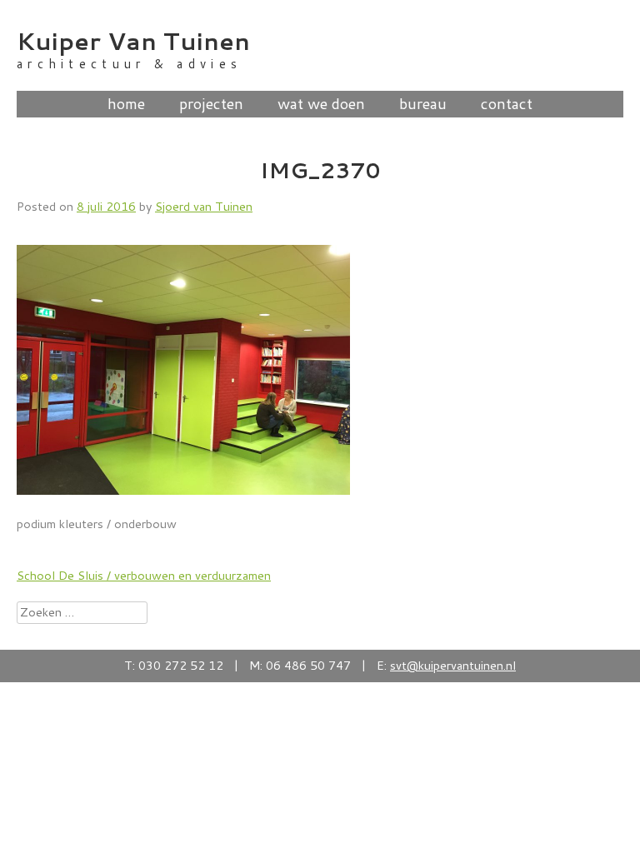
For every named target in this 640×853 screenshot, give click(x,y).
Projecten (211, 104)
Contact (506, 104)
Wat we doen (321, 104)
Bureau (423, 104)
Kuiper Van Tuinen (133, 40)
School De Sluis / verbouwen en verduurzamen (144, 575)
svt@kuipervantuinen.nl (453, 665)
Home (126, 104)
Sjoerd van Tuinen (203, 206)
